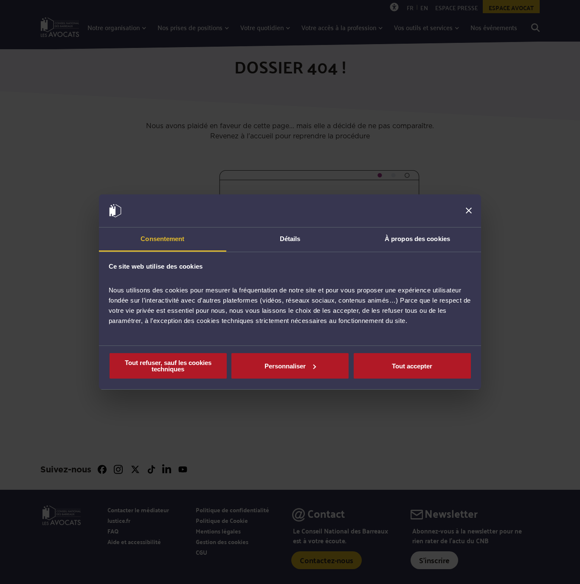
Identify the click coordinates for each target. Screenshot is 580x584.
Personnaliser (285, 366)
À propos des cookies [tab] (417, 238)
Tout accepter (412, 366)
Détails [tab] (290, 238)
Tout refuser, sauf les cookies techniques (168, 366)
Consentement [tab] (162, 238)
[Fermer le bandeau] (469, 211)
